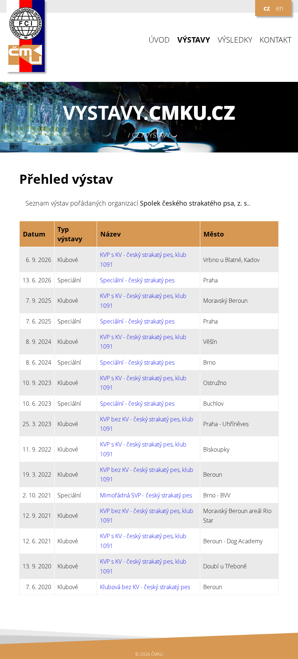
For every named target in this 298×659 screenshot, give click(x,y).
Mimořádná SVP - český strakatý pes (146, 495)
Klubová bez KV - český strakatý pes (145, 587)
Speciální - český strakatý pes (137, 280)
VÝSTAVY (193, 40)
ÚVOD (159, 40)
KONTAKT (275, 40)
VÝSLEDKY (235, 40)
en (279, 8)
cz (266, 8)
